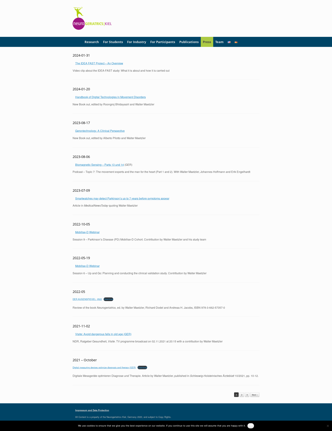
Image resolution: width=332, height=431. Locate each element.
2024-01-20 (81, 89)
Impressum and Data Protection (92, 410)
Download (108, 299)
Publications (189, 42)
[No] (327, 426)
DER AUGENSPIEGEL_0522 (87, 299)
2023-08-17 (81, 122)
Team (219, 42)
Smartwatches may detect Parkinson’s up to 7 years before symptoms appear (122, 198)
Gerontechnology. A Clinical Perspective (100, 131)
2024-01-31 (81, 55)
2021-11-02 (81, 326)
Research (92, 42)
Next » (255, 394)
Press (207, 42)
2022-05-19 (81, 258)
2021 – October (85, 360)
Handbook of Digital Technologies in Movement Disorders (110, 97)
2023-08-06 (81, 156)
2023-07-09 (81, 190)
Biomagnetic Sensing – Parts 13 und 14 (99, 165)
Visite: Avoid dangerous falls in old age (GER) (103, 334)
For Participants (162, 42)
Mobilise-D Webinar (87, 232)
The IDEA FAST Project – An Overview (99, 63)
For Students (113, 42)
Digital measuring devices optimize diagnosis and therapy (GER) (104, 367)
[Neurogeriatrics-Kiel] (92, 18)
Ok (250, 425)
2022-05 (79, 291)
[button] (254, 42)
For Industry (136, 42)
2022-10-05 (81, 224)
